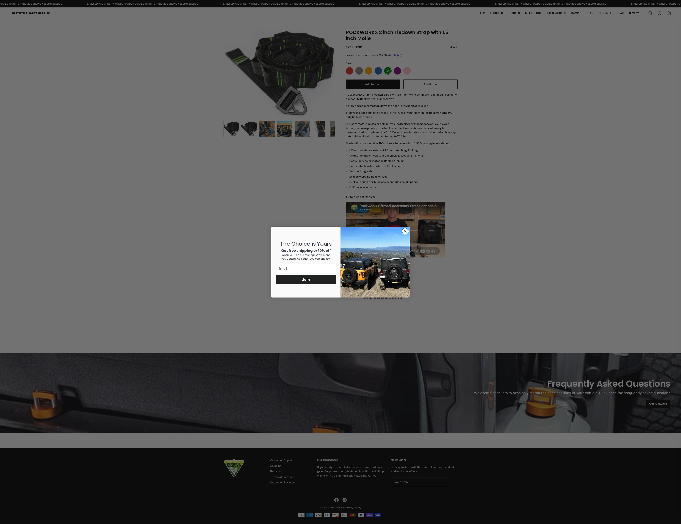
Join (306, 279)
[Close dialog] (405, 231)
